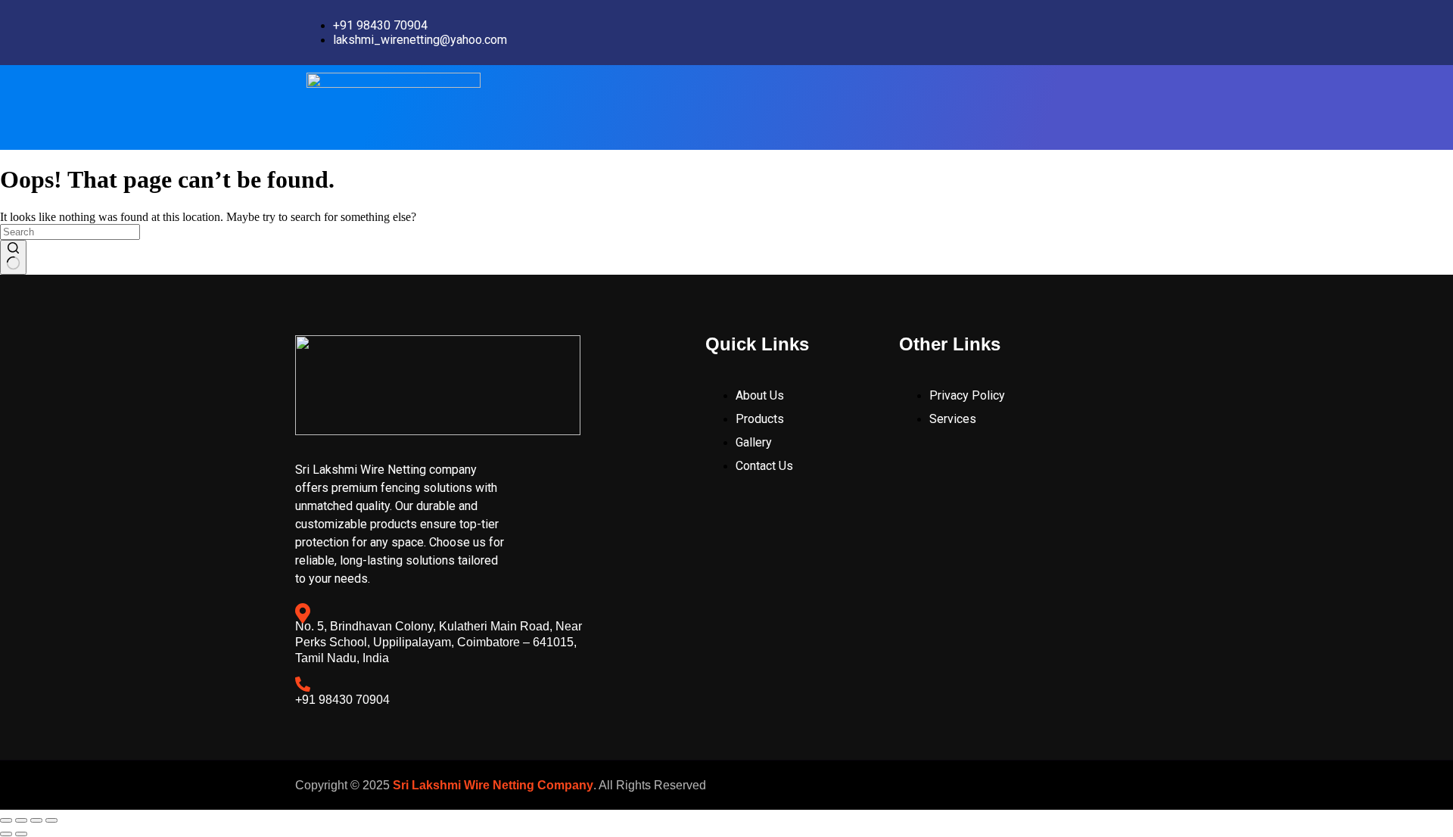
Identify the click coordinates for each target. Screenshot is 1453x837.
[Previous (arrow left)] (6, 834)
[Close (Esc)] (51, 820)
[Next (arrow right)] (21, 834)
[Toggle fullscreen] (21, 820)
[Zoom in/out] (6, 820)
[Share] (36, 820)
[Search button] (13, 257)
